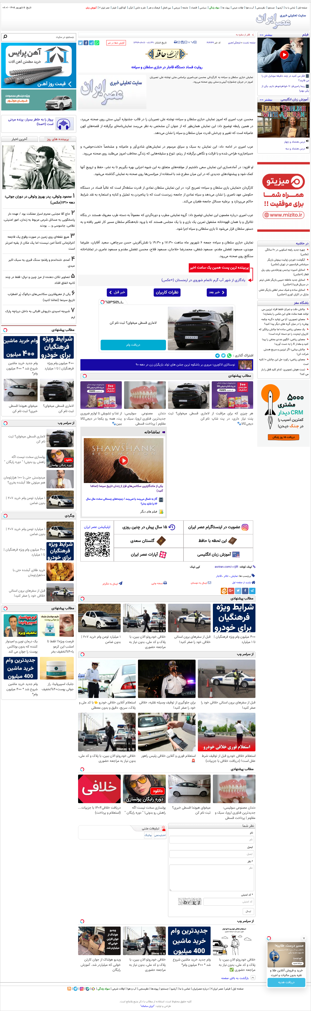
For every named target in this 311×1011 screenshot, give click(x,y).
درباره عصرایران (200, 989)
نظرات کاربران (167, 292)
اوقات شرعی (237, 8)
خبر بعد (214, 292)
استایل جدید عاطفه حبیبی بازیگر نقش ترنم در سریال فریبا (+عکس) (284, 282)
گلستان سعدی (142, 541)
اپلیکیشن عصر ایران (97, 527)
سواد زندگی (214, 8)
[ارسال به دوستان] (178, 42)
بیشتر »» (266, 35)
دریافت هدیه (286, 982)
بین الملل (167, 8)
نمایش (234, 576)
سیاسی (203, 8)
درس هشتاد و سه (296, 149)
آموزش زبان (91, 8)
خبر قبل (119, 292)
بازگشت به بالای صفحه (235, 978)
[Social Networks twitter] (223, 355)
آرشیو (280, 8)
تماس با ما (290, 8)
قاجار (219, 576)
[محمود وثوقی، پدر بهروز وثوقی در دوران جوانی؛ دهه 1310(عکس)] (39, 167)
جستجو (271, 8)
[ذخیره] (182, 42)
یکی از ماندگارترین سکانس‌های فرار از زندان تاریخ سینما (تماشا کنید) (126, 488)
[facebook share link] (86, 42)
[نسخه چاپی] (175, 42)
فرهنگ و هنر (154, 8)
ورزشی (177, 8)
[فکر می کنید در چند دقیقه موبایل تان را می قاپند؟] (283, 55)
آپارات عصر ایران (144, 554)
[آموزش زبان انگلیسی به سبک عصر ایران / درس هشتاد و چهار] (283, 120)
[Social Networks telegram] (217, 355)
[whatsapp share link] (96, 42)
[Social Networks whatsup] (229, 355)
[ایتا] (224, 591)
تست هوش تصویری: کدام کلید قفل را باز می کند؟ (284, 372)
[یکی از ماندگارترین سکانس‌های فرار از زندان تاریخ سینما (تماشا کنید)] (123, 460)
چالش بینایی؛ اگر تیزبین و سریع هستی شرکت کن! (286, 351)
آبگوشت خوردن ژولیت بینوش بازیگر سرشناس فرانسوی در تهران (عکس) (287, 262)
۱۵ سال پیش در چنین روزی (144, 527)
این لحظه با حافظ (213, 541)
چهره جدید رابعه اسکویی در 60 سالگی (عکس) (286, 252)
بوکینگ (148, 835)
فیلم (114, 8)
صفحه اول (302, 8)
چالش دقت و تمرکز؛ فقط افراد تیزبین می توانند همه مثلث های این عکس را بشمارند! (285, 311)
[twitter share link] (80, 42)
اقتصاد (194, 8)
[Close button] (304, 938)
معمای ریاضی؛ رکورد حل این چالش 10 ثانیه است (283, 362)
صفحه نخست (249, 42)
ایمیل (250, 847)
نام (251, 833)
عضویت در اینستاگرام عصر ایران (214, 527)
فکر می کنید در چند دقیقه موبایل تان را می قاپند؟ (285, 78)
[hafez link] (166, 54)
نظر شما (248, 826)
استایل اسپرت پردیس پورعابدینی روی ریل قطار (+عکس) (284, 272)
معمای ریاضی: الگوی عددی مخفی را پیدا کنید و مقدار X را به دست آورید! (285, 341)
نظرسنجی (261, 8)
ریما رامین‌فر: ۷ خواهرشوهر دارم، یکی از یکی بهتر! (285, 88)
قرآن (131, 8)
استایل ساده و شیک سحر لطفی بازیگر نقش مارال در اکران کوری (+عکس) (283, 292)
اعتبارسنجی (160, 835)
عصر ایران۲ (217, 989)
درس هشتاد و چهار (295, 142)
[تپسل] (102, 302)
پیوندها (154, 989)
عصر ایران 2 (104, 8)
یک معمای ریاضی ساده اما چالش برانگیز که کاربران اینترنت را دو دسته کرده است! (283, 331)
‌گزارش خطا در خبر (116, 43)
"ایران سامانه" (147, 1006)
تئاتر (226, 576)
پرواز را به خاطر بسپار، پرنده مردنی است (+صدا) (30, 122)
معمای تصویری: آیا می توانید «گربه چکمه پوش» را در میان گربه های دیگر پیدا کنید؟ (284, 321)
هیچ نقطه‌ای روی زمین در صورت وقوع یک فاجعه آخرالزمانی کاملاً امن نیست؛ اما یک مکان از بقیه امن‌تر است (40, 243)
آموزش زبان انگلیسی (214, 554)
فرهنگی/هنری (234, 42)
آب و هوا (250, 8)
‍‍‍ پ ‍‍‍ (191, 41)
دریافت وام (133, 344)
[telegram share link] (91, 42)
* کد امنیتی (247, 895)
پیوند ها (225, 8)
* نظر (250, 861)
